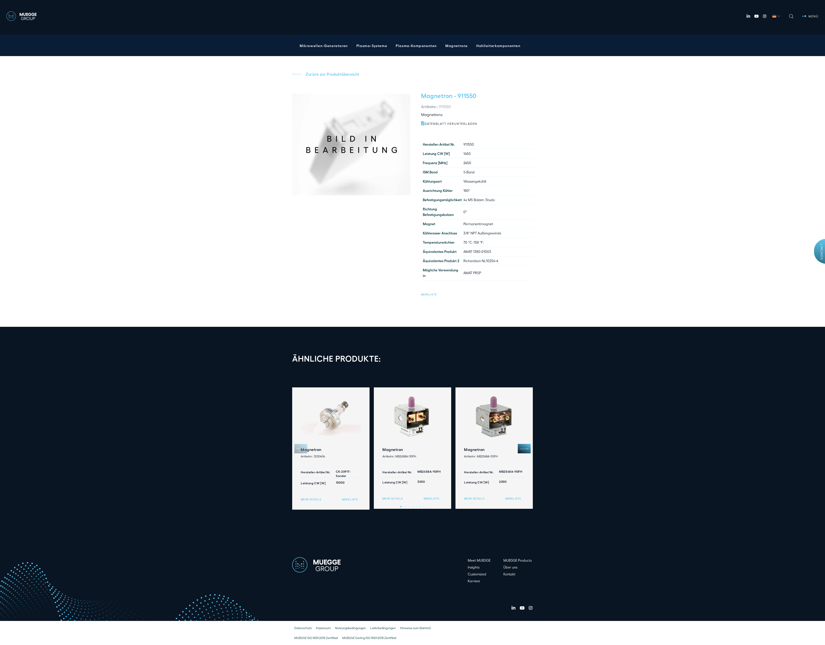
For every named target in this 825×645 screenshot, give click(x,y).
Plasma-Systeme (371, 46)
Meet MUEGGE (479, 560)
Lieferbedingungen (383, 628)
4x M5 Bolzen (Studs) (479, 200)
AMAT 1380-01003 (477, 251)
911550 (468, 144)
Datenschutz (303, 628)
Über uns (510, 567)
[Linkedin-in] (748, 16)
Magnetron (437, 95)
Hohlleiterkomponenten (498, 46)
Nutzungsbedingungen (350, 628)
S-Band (469, 172)
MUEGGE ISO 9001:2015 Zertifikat (316, 638)
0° (465, 212)
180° (466, 190)
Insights (474, 567)
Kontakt (821, 251)
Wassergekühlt (474, 181)
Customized (477, 574)
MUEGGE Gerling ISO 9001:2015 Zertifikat (369, 638)
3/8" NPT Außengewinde (482, 233)
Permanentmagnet (478, 224)
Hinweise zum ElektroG (415, 628)
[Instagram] (765, 16)
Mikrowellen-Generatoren (324, 46)
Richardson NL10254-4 (480, 261)
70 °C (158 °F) (473, 242)
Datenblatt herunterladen (451, 123)
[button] (429, 294)
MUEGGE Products (517, 560)
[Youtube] (756, 16)
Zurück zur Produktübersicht (332, 74)
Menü (813, 16)
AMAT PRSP (472, 273)
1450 (467, 153)
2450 (467, 163)
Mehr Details (311, 499)
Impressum (323, 628)
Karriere (474, 581)
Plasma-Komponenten (416, 46)
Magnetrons (456, 46)
